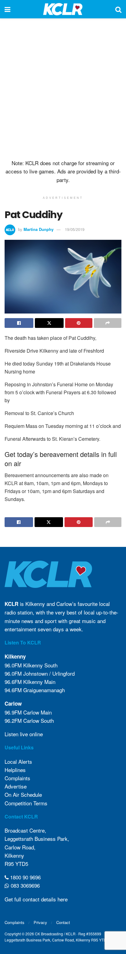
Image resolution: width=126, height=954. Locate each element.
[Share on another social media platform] (107, 323)
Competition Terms (26, 803)
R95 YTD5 (16, 863)
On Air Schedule (23, 794)
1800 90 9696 (25, 877)
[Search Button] (118, 9)
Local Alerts (18, 761)
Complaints (17, 778)
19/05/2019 (74, 229)
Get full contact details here (36, 899)
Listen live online (24, 734)
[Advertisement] (63, 87)
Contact (63, 922)
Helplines (15, 770)
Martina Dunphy (39, 229)
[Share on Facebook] (19, 323)
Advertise (16, 786)
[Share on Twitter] (49, 323)
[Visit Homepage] (63, 9)
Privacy (40, 922)
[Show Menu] (7, 9)
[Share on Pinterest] (79, 323)
